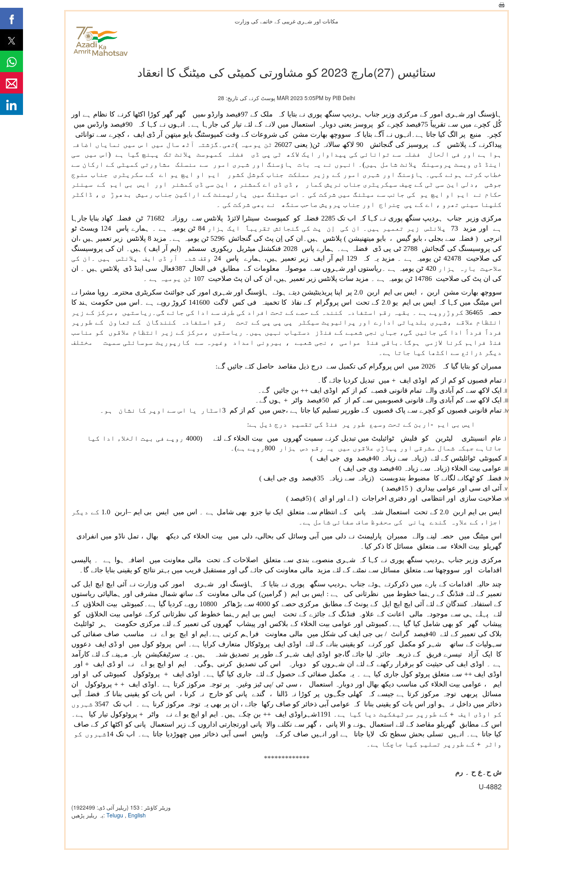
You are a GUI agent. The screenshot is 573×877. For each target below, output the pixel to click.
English (137, 815)
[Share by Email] (11, 83)
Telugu (115, 815)
